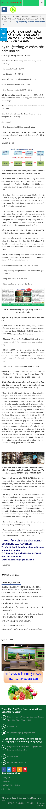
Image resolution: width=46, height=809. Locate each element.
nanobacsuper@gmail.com (17, 762)
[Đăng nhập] (41, 3)
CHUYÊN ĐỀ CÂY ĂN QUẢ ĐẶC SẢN (15, 603)
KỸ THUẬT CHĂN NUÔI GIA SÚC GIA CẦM (16, 621)
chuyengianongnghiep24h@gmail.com (21, 733)
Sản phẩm (6, 781)
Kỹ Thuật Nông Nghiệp (11, 785)
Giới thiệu (6, 789)
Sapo (3, 800)
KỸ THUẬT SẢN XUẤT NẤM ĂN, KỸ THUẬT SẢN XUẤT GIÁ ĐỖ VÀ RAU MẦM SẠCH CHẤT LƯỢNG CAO (23, 19)
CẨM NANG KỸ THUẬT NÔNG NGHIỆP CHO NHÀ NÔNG (22, 629)
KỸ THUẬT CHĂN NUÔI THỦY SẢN (14, 625)
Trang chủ (5, 17)
